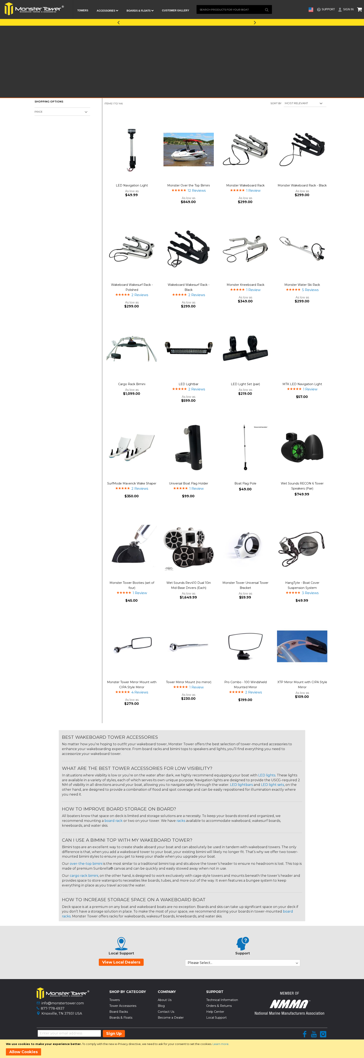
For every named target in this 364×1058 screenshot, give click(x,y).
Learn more (221, 1044)
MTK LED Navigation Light (302, 384)
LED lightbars (241, 785)
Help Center (215, 1012)
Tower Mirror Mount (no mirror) (188, 682)
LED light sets (272, 785)
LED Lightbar (188, 384)
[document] (183, 1048)
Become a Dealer (171, 1017)
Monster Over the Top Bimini (188, 185)
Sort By (275, 103)
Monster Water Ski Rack (302, 285)
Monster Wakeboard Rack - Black (302, 185)
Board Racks (118, 1012)
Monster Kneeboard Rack (245, 285)
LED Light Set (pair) (245, 384)
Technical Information (222, 1000)
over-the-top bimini (86, 864)
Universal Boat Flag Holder (188, 483)
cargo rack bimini (84, 876)
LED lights (266, 775)
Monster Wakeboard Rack (245, 185)
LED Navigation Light (132, 185)
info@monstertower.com (62, 1003)
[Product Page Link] (132, 150)
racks (181, 821)
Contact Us (166, 1012)
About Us (164, 1000)
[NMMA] (289, 1013)
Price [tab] (39, 111)
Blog (161, 1006)
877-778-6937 (52, 1008)
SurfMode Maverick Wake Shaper (131, 483)
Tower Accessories (122, 1006)
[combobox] (234, 9)
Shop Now (220, 21)
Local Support (216, 1017)
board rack (113, 821)
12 (197, 191)
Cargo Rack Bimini (131, 384)
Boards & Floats (120, 1017)
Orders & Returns (219, 1006)
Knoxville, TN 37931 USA (61, 1013)
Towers (114, 1000)
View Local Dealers (121, 962)
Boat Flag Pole (245, 483)
